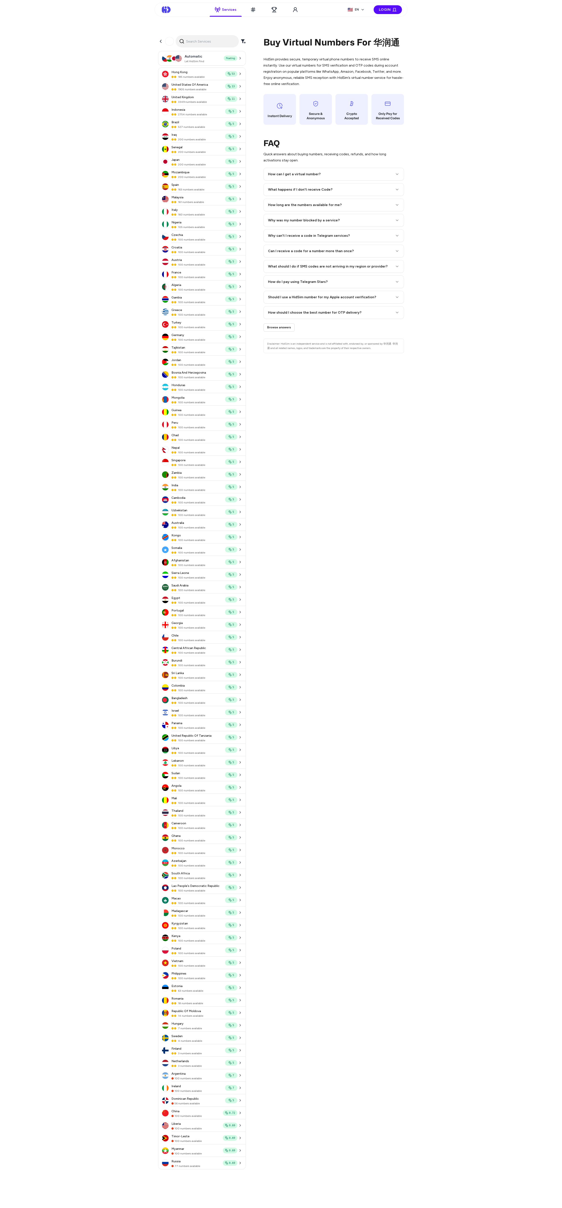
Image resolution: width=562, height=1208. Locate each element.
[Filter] (243, 41)
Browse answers (279, 327)
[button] (334, 174)
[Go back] (160, 41)
